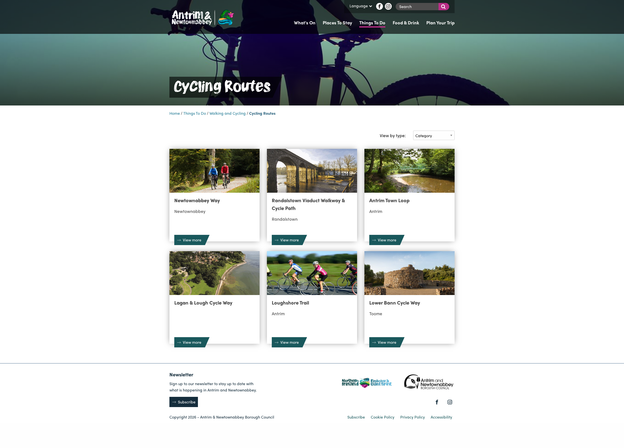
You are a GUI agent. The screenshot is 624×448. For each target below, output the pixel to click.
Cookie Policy (383, 417)
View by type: (393, 135)
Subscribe (186, 402)
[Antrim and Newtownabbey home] (202, 17)
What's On (304, 22)
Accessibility (441, 417)
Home (174, 113)
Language (359, 6)
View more (192, 240)
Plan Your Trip (440, 22)
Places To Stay (337, 22)
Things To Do (372, 22)
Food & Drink (406, 22)
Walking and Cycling (227, 113)
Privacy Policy (413, 417)
